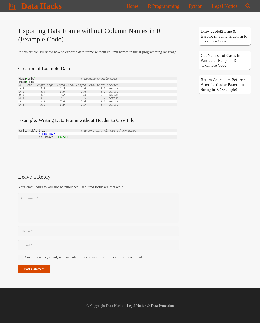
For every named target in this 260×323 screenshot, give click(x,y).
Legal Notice (136, 306)
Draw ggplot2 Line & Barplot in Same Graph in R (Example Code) (224, 36)
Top (250, 313)
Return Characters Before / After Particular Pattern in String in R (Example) (223, 84)
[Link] (12, 6)
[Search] (248, 6)
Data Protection (162, 306)
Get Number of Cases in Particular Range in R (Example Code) (220, 60)
